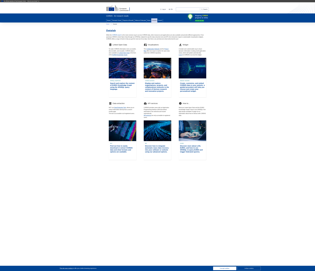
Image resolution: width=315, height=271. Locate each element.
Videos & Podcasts (140, 20)
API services (147, 115)
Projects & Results (128, 20)
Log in (164, 9)
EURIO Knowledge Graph (119, 55)
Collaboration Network (152, 49)
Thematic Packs (116, 20)
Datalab (154, 20)
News (149, 20)
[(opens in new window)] (119, 8)
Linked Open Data (124, 53)
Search (160, 20)
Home (108, 20)
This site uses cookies (66, 268)
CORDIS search (116, 35)
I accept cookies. (225, 268)
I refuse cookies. (249, 268)
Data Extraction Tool (120, 107)
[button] (170, 9)
